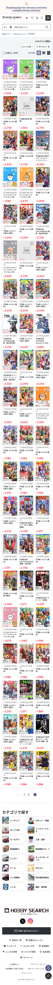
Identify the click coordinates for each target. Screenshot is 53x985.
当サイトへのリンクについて (38, 969)
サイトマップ (26, 973)
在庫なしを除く (12, 53)
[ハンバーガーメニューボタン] (48, 18)
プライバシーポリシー (39, 964)
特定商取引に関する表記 (14, 969)
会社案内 (13, 964)
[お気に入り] (32, 17)
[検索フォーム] (42, 18)
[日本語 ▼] (27, 17)
